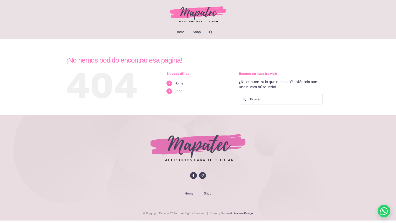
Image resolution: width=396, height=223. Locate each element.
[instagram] (202, 175)
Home (178, 83)
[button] (210, 32)
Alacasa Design (243, 213)
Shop (178, 91)
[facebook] (193, 175)
